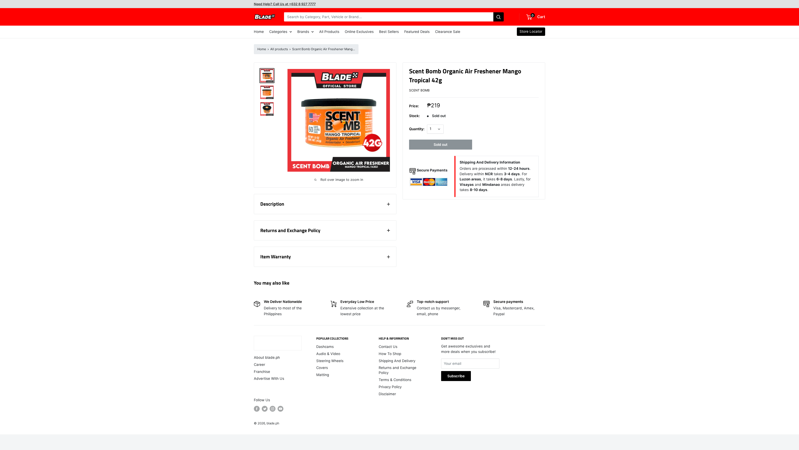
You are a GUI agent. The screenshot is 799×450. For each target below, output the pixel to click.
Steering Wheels (330, 361)
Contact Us (388, 347)
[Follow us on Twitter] (265, 409)
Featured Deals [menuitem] (417, 32)
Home (261, 49)
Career (259, 364)
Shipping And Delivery (397, 361)
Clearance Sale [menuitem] (447, 32)
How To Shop (390, 354)
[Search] (498, 16)
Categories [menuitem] (278, 32)
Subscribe (456, 376)
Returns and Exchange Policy (397, 370)
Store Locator (531, 31)
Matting (322, 375)
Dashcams (325, 347)
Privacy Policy (390, 387)
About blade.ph (267, 357)
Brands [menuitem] (303, 32)
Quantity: (416, 129)
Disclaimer (387, 394)
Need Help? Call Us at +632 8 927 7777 (285, 4)
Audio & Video (328, 354)
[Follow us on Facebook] (257, 409)
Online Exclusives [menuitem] (359, 32)
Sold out (440, 144)
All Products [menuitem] (329, 32)
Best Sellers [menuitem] (389, 32)
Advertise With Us (269, 378)
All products (279, 49)
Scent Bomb (419, 90)
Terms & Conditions (395, 380)
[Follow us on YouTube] (280, 409)
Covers (322, 368)
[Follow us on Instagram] (272, 409)
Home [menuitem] (259, 32)
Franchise (262, 372)
